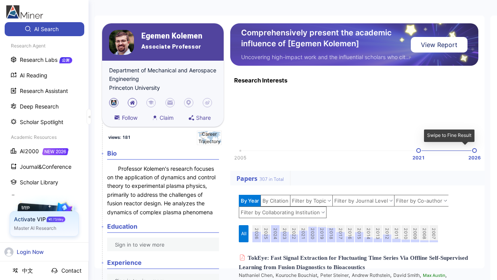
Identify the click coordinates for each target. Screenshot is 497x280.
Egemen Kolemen (171, 36)
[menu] (44, 144)
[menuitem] (44, 29)
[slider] (418, 150)
